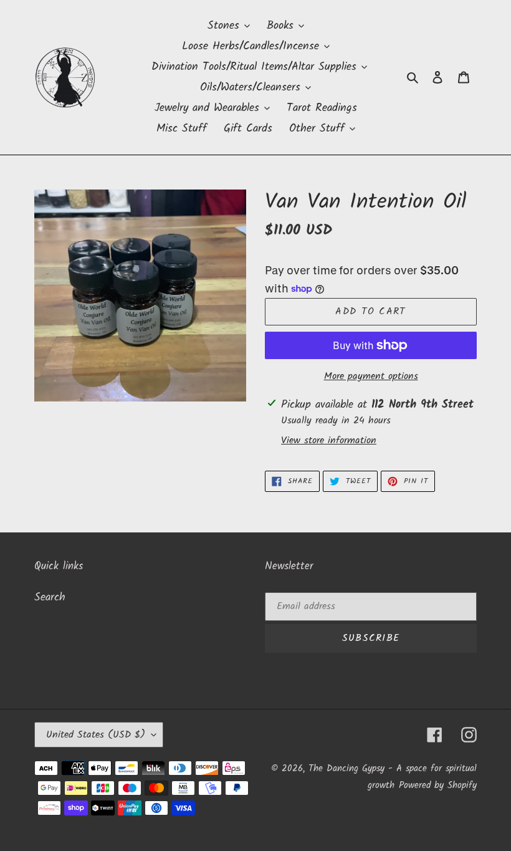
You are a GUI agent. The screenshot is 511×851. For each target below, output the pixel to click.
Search (49, 598)
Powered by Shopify (438, 785)
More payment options (371, 376)
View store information (328, 440)
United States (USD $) (95, 735)
